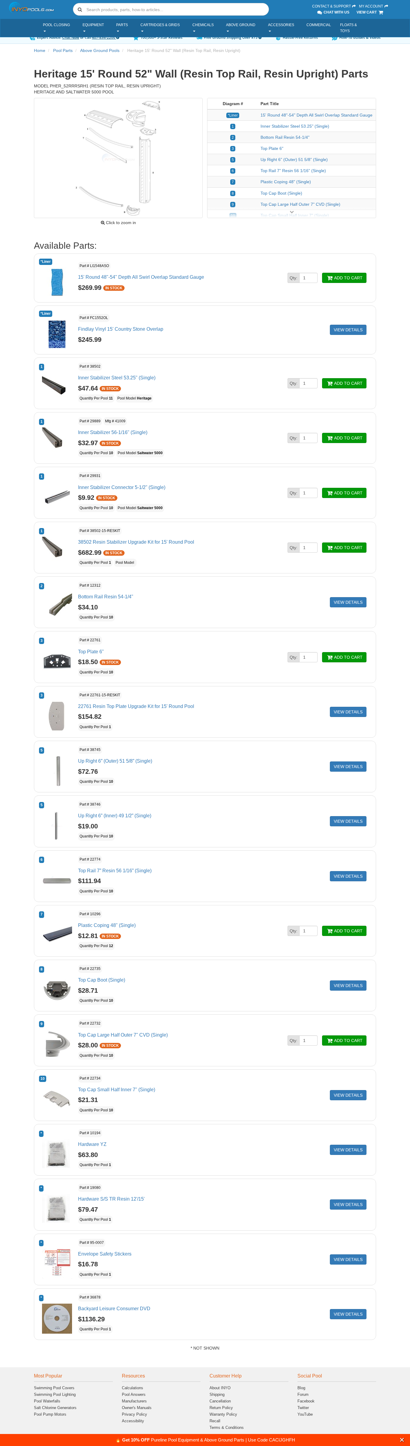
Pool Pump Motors (50, 1414)
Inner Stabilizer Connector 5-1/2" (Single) (121, 487)
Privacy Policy (134, 1414)
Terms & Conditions (227, 1427)
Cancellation (220, 1401)
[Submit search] (79, 9)
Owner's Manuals (137, 1407)
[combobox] (171, 9)
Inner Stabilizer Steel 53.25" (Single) (295, 126)
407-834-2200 (104, 37)
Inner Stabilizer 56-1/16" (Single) (112, 432)
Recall (215, 1421)
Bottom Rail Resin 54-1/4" (285, 137)
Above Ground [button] (240, 25)
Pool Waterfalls (47, 1401)
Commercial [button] (318, 25)
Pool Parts (63, 50)
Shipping (217, 1394)
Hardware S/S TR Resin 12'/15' (111, 1198)
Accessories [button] (281, 25)
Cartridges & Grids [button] (160, 25)
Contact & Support (332, 6)
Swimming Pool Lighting (55, 1394)
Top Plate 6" (272, 148)
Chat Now (70, 37)
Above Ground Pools (99, 50)
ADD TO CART (348, 277)
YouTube (305, 1414)
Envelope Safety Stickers (104, 1253)
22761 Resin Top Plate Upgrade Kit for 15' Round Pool (136, 706)
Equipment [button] (93, 25)
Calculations (132, 1388)
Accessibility (133, 1421)
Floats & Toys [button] (348, 28)
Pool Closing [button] (56, 25)
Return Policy (221, 1407)
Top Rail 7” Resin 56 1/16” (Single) (293, 170)
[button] (402, 1440)
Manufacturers (134, 1401)
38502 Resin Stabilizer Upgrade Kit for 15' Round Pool (136, 542)
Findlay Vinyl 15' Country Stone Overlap (120, 329)
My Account (371, 6)
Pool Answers (134, 1394)
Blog (301, 1388)
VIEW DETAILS (348, 329)
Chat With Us (336, 12)
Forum (303, 1394)
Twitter (303, 1407)
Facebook (306, 1401)
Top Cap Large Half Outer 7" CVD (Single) (300, 204)
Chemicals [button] (203, 25)
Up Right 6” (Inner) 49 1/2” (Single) (114, 815)
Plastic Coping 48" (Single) (286, 181)
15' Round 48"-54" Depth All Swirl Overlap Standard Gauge (316, 115)
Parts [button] (122, 25)
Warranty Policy (223, 1414)
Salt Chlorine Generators (55, 1407)
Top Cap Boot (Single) (281, 193)
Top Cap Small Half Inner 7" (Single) (116, 1089)
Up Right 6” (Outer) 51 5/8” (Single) (294, 159)
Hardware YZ (92, 1144)
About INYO (220, 1388)
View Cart (367, 12)
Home (39, 50)
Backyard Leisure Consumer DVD (114, 1308)
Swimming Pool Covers (54, 1388)
